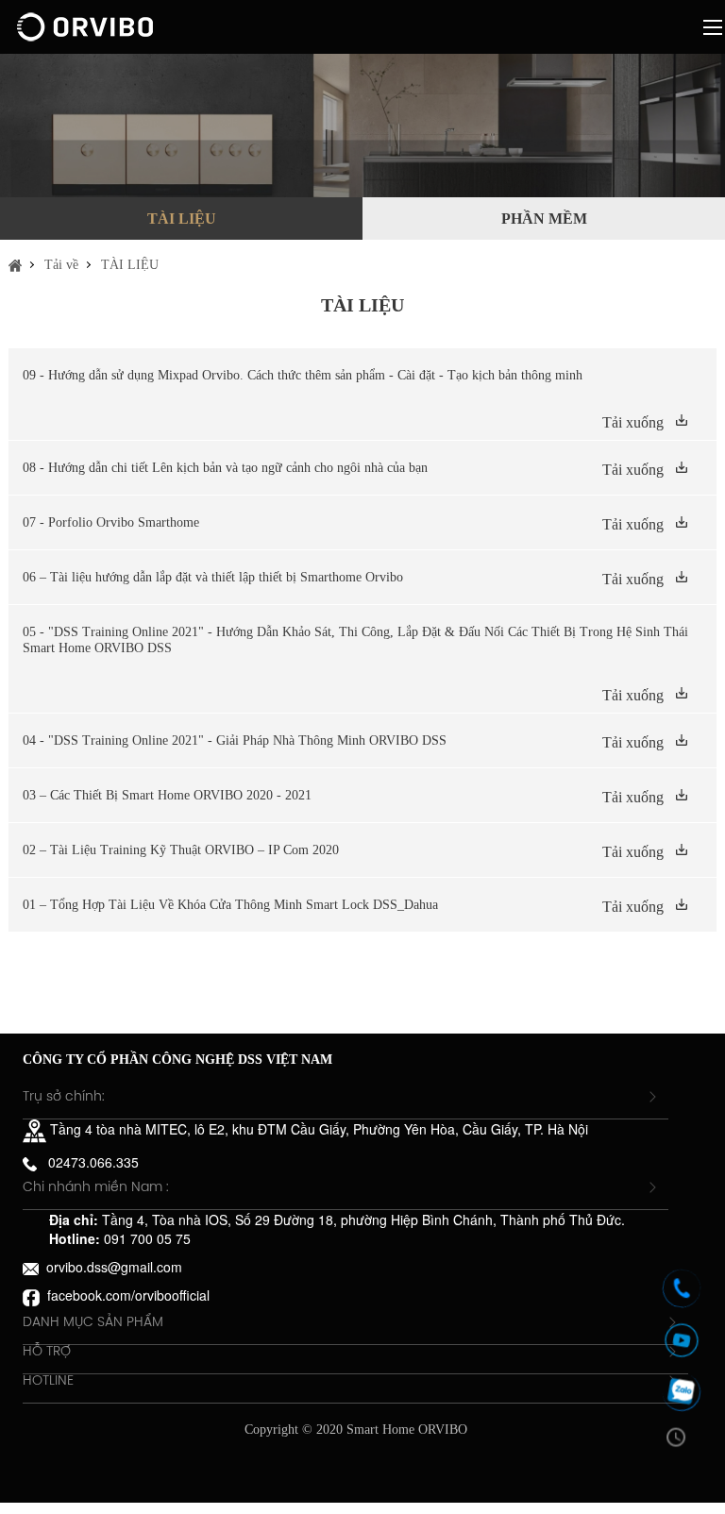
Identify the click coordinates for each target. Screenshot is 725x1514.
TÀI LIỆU (181, 218)
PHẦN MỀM (544, 218)
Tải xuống (633, 422)
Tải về (61, 265)
